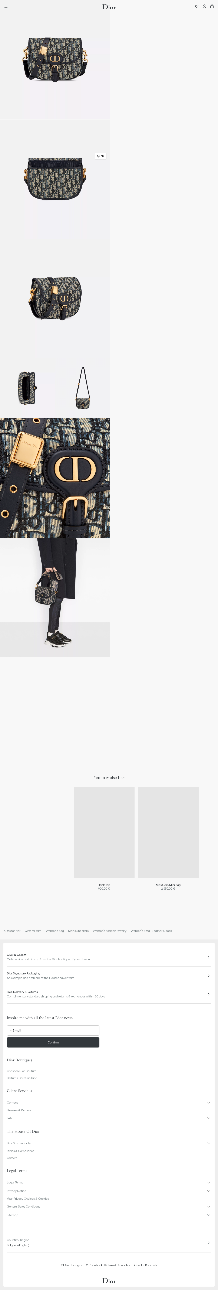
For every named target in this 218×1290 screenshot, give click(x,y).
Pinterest (110, 1265)
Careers (12, 1158)
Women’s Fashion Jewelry (109, 930)
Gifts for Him (33, 930)
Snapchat (124, 1265)
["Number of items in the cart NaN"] (212, 7)
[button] (55, 59)
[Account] (204, 7)
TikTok (65, 1265)
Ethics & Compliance (20, 1151)
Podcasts (151, 1265)
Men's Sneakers (78, 930)
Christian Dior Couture (21, 1071)
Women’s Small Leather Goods (151, 930)
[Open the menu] (7, 7)
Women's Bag (55, 930)
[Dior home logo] (109, 6)
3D (102, 156)
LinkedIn (137, 1265)
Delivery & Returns (19, 1110)
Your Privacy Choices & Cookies (28, 1198)
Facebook (96, 1265)
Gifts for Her (12, 930)
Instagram (77, 1265)
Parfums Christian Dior (22, 1078)
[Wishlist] (196, 7)
